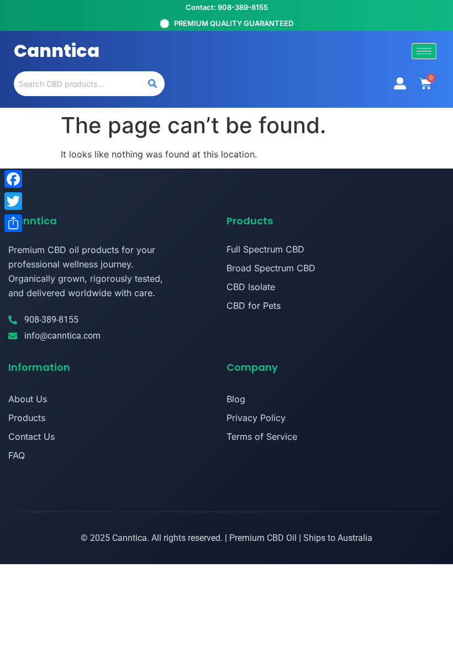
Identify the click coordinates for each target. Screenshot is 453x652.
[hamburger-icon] (424, 51)
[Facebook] (13, 179)
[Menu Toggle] (400, 83)
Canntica (56, 50)
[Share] (13, 223)
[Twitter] (13, 201)
